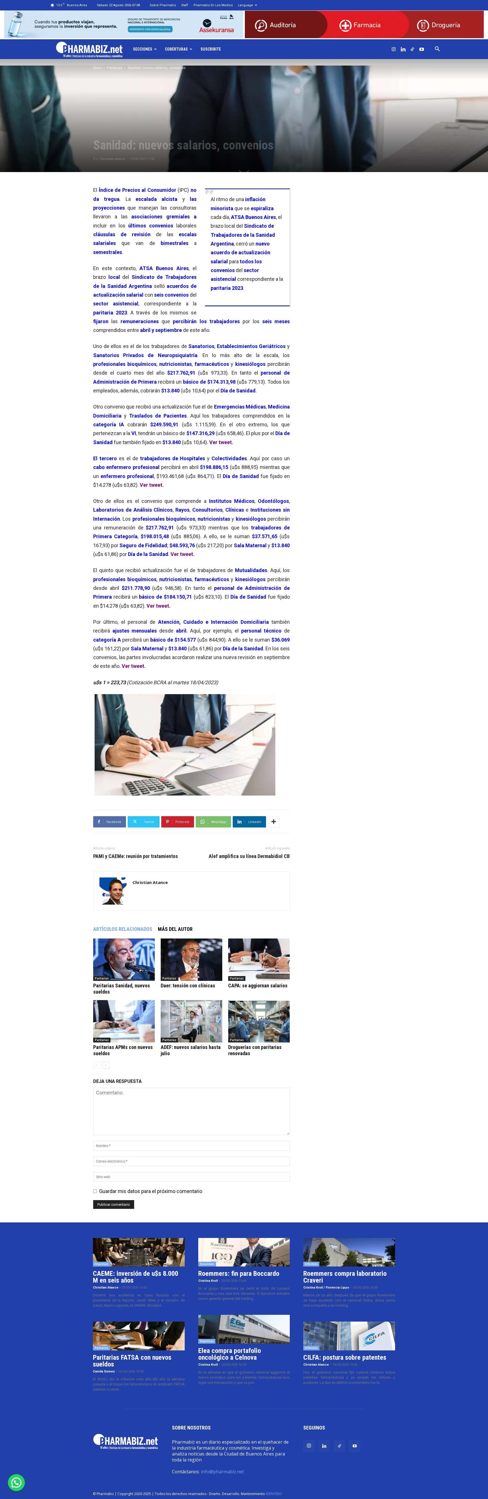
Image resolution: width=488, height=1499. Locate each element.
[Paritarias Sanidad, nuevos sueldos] (124, 959)
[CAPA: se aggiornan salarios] (259, 959)
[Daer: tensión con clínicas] (191, 959)
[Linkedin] (403, 49)
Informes (311, 1264)
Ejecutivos (207, 1264)
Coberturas (176, 49)
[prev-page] (96, 1065)
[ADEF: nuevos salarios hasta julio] (191, 1021)
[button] (437, 49)
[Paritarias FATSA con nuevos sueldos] (139, 1336)
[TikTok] (412, 49)
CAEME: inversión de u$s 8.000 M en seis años (135, 1277)
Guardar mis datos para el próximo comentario (150, 1191)
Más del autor (175, 929)
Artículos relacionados (122, 929)
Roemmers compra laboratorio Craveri (345, 1277)
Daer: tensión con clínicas (188, 986)
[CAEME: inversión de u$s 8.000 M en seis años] (139, 1252)
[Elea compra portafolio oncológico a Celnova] (244, 1329)
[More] (274, 821)
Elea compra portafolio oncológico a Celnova (229, 1354)
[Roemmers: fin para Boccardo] (244, 1252)
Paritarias (114, 67)
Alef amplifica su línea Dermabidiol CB (249, 856)
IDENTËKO (274, 1493)
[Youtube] (421, 49)
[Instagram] (393, 49)
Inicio (97, 67)
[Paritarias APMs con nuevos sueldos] (124, 1021)
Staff (184, 5)
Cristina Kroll (208, 1281)
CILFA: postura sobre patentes (344, 1357)
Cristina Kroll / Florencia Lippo (326, 1287)
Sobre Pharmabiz (163, 5)
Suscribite (211, 49)
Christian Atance (112, 159)
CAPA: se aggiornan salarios (257, 986)
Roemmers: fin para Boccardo (238, 1274)
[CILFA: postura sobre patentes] (349, 1336)
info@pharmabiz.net (222, 1471)
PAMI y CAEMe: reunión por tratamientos (135, 856)
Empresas (101, 1264)
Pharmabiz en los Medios (213, 5)
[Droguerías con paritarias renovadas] (259, 1021)
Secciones (142, 49)
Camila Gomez (104, 1371)
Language (245, 5)
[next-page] (105, 1065)
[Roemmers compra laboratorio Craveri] (349, 1252)
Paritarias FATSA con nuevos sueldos (132, 1361)
